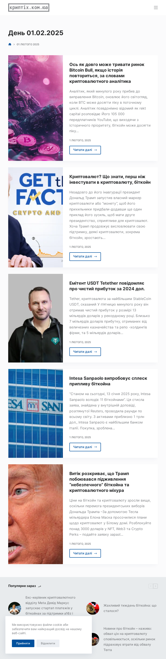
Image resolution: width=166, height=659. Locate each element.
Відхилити (48, 643)
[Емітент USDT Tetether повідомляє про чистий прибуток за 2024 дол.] (35, 318)
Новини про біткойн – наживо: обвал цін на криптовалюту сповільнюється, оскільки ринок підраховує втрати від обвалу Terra (129, 639)
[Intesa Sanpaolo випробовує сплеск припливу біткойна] (35, 413)
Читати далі (87, 151)
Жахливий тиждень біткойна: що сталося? (130, 608)
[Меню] (156, 7)
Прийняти (23, 643)
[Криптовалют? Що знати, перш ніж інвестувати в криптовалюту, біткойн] (35, 217)
